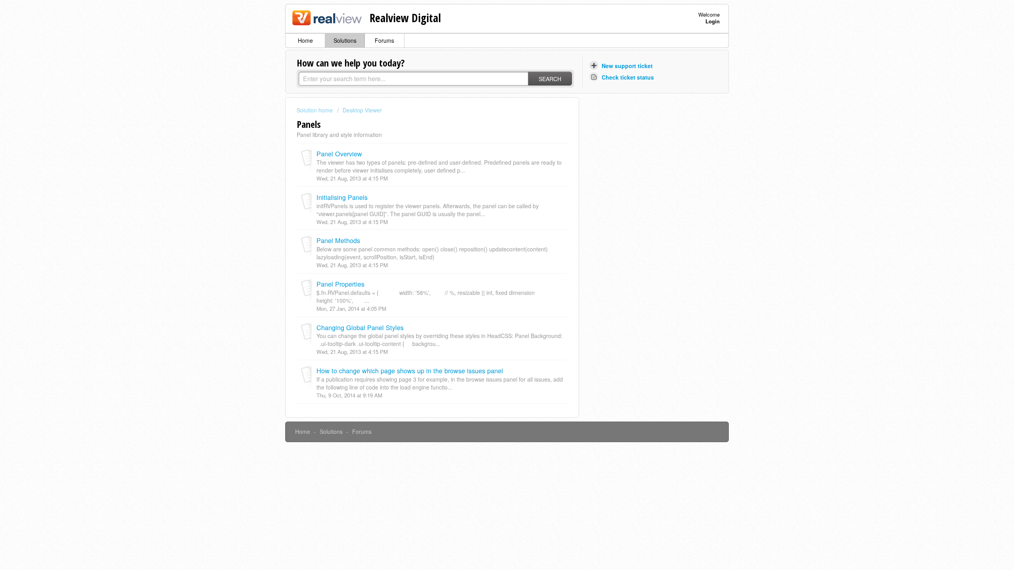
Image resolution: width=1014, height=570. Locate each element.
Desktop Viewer (362, 110)
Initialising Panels (342, 197)
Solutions (345, 40)
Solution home (315, 110)
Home (305, 40)
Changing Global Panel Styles (360, 327)
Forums (384, 40)
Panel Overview (339, 153)
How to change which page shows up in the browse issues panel (409, 370)
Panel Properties (340, 284)
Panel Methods (338, 240)
